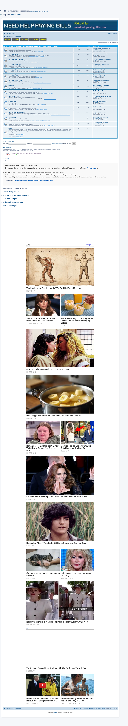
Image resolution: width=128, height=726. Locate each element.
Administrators (10, 154)
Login (4, 141)
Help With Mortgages (14, 64)
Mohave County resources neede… (102, 48)
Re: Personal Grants (98, 106)
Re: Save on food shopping (100, 117)
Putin (96, 81)
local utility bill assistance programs (42, 83)
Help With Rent (13, 70)
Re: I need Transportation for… (101, 101)
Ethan (96, 113)
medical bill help (34, 62)
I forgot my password (57, 143)
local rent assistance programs (38, 71)
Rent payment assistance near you (16, 195)
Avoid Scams (16, 15)
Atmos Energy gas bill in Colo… (101, 80)
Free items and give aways (16, 112)
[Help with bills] (60, 25)
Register (11, 141)
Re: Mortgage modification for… (101, 64)
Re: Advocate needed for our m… (102, 96)
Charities (11, 85)
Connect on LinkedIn (46, 180)
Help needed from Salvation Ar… (101, 85)
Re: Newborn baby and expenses (101, 59)
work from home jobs (47, 93)
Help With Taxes (13, 75)
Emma (96, 102)
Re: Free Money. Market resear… (101, 90)
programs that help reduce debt (36, 56)
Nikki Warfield (47, 160)
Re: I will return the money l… (101, 122)
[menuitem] (14, 33)
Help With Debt (13, 54)
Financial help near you (11, 192)
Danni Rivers (98, 86)
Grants (10, 107)
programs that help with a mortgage (39, 67)
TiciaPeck (97, 97)
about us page (21, 134)
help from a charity (37, 88)
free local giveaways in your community (60, 114)
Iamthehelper (98, 118)
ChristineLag (98, 49)
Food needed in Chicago (99, 112)
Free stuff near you (10, 206)
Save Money (12, 117)
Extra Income (12, 91)
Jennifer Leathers (99, 76)
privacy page (19, 136)
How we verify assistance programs (26, 180)
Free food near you (10, 199)
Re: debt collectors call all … (100, 54)
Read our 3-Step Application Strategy (39, 11)
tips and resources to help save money (39, 120)
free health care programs (50, 98)
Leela (96, 108)
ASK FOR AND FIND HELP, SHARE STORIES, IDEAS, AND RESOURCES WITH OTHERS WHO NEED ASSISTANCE (30, 46)
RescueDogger (98, 123)
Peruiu (96, 92)
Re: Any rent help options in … (101, 70)
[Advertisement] (48, 5)
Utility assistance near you (13, 202)
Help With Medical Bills (15, 59)
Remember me (66, 143)
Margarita (97, 65)
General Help (12, 101)
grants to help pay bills (41, 109)
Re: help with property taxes (100, 75)
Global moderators (19, 154)
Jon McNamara (92, 168)
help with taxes (38, 77)
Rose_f (96, 60)
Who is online (7, 147)
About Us (11, 128)
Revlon (96, 55)
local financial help (39, 51)
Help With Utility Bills (15, 80)
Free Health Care (13, 96)
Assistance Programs (15, 49)
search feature (41, 104)
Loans (10, 123)
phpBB (55, 712)
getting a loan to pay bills (49, 125)
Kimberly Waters (99, 71)
